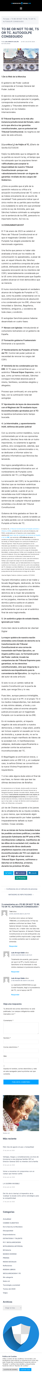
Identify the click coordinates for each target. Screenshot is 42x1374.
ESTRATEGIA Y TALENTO (12, 1238)
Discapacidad (8, 1231)
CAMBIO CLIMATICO (11, 1223)
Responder (13, 946)
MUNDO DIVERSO (10, 1254)
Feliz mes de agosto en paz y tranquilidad (18, 1147)
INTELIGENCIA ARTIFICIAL (13, 1246)
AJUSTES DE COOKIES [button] (10, 1369)
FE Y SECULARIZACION (12, 1242)
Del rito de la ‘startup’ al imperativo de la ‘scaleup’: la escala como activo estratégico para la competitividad (21, 1195)
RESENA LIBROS (9, 1269)
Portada (6, 19)
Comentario (8, 1020)
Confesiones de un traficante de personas (21, 889)
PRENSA (6, 1258)
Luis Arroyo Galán (12, 41)
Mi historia (7, 1250)
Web (5, 1056)
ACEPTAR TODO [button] (25, 1369)
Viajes (5, 1293)
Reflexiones (7, 1266)
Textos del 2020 (9, 1289)
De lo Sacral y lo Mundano (13, 1227)
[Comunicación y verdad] (21, 3)
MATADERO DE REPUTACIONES (20, 895)
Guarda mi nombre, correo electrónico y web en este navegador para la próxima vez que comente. (20, 1071)
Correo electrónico (11, 1047)
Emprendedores (9, 1234)
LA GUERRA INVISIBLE (11, 1183)
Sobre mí (6, 1281)
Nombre (7, 1038)
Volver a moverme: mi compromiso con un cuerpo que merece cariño (18, 1172)
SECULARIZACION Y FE (12, 1273)
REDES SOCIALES (9, 1262)
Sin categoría (8, 1277)
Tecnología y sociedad (11, 1285)
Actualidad (5, 43)
